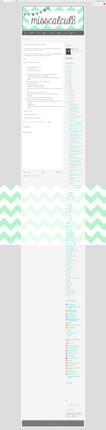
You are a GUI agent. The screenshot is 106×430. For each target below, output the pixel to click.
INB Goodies (71, 120)
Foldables (68, 258)
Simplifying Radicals (71, 365)
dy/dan (69, 330)
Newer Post (27, 172)
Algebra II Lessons (70, 244)
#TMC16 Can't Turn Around (74, 126)
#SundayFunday (69, 240)
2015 (69, 204)
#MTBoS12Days (69, 234)
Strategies (68, 284)
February (71, 199)
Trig (66, 32)
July (70, 102)
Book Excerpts (69, 248)
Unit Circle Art (69, 290)
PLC (67, 274)
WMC (67, 295)
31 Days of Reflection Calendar (75, 122)
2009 (69, 218)
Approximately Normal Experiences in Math (72, 311)
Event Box (71, 190)
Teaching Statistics (71, 371)
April (70, 195)
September (71, 98)
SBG (67, 280)
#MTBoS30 (68, 236)
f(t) (68, 337)
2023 (69, 73)
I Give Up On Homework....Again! (75, 169)
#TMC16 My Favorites (73, 129)
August (70, 100)
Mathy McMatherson (71, 351)
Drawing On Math (71, 327)
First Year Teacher (70, 256)
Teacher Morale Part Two (74, 181)
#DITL (67, 228)
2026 (69, 66)
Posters (67, 276)
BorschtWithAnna (71, 314)
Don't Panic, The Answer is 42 (73, 325)
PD (66, 270)
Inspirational (68, 266)
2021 (69, 78)
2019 (69, 82)
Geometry (52, 32)
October (71, 95)
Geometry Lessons (70, 260)
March (70, 197)
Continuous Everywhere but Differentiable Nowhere (73, 320)
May (70, 192)
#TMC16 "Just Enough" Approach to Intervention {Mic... (75, 143)
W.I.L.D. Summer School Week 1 (75, 187)
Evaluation (68, 252)
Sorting (67, 282)
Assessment (68, 246)
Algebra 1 (44, 32)
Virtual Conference (70, 292)
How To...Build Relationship (74, 118)
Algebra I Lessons (70, 242)
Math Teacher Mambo (72, 348)
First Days (68, 254)
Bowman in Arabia (71, 316)
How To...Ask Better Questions (75, 115)
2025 (69, 69)
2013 (69, 209)
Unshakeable (71, 183)
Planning (68, 272)
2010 (69, 216)
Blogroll (71, 32)
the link (28, 54)
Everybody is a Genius (72, 332)
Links (38, 32)
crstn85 (69, 322)
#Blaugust (68, 226)
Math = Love (70, 343)
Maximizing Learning (71, 353)
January (71, 201)
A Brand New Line (71, 304)
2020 (69, 80)
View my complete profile (77, 51)
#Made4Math (68, 232)
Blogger (60, 424)
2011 (69, 213)
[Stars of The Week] (74, 405)
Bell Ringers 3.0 (72, 113)
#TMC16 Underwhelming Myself (75, 124)
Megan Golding (70, 355)
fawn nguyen (70, 335)
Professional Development (71, 278)
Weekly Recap (69, 294)
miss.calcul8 (31, 122)
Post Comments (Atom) (34, 176)
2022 (69, 75)
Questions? (69, 360)
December (71, 91)
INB (67, 264)
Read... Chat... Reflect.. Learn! (73, 363)
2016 (69, 89)
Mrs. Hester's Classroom (72, 358)
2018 (69, 84)
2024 (69, 71)
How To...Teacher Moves (73, 111)
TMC (67, 286)
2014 (69, 207)
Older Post (59, 172)
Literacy (67, 268)
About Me (31, 32)
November (71, 93)
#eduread (68, 230)
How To (67, 262)
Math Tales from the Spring (73, 346)
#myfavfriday (68, 238)
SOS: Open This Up (72, 172)
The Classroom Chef (73, 167)
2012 (69, 211)
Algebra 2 (59, 32)
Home (25, 32)
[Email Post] (49, 122)
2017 (69, 87)
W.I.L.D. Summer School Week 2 (75, 185)
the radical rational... (71, 374)
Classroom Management (71, 250)
